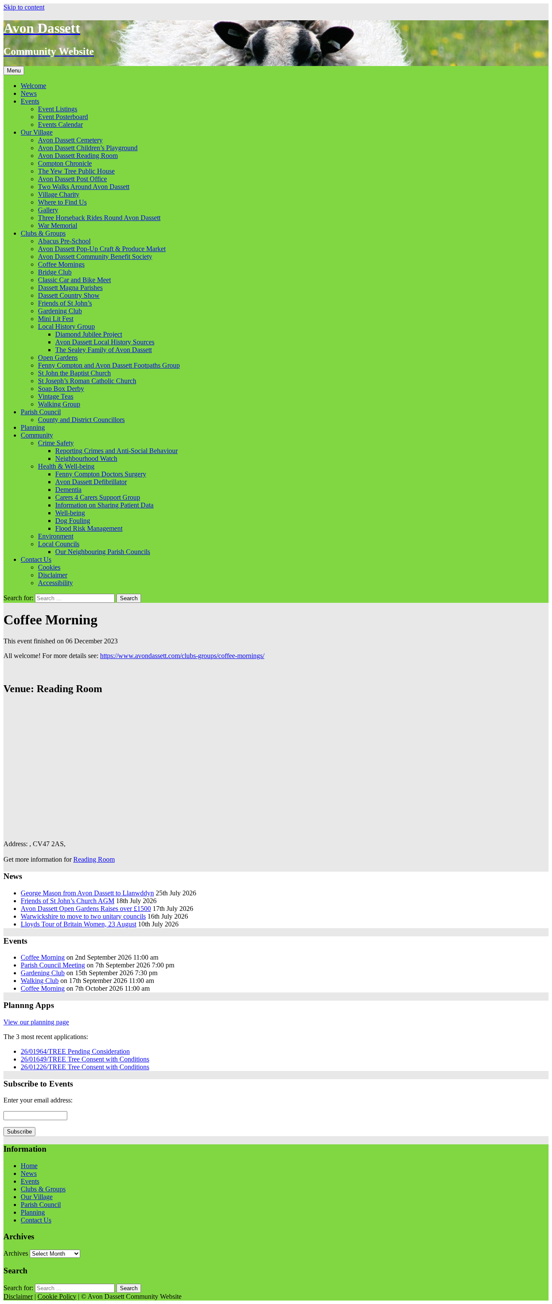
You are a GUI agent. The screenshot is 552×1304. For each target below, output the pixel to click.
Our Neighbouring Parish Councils (102, 551)
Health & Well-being (66, 466)
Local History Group (66, 326)
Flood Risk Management (88, 528)
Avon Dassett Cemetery (70, 140)
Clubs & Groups (43, 233)
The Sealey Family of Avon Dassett (103, 349)
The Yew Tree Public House (76, 171)
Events (30, 101)
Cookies (49, 567)
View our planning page (36, 1022)
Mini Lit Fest (55, 318)
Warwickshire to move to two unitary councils (83, 916)
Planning (33, 427)
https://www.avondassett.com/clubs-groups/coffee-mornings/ (182, 655)
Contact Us (36, 559)
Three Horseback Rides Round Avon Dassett (99, 217)
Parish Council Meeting (53, 965)
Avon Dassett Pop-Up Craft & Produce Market (102, 248)
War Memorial (57, 225)
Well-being (70, 513)
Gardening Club (60, 311)
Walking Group (59, 404)
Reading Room (94, 859)
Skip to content (23, 7)
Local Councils (58, 544)
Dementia (68, 489)
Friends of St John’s (65, 303)
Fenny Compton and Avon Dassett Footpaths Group (109, 365)
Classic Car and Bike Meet (74, 279)
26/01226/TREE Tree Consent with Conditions (85, 1067)
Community (37, 435)
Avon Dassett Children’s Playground (88, 147)
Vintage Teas (55, 396)
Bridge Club (55, 272)
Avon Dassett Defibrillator (91, 481)
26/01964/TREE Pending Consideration (75, 1051)
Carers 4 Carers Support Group (97, 497)
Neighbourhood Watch (86, 458)
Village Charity (58, 194)
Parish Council (41, 412)
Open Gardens (58, 357)
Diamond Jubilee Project (88, 334)
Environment (55, 536)
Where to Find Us (62, 202)
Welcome (33, 85)
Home (29, 1165)
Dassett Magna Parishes (70, 287)
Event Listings (57, 109)
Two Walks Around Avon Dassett (83, 186)
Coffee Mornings (61, 264)
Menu (14, 70)
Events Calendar (60, 124)
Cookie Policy (57, 1296)
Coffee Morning (43, 957)
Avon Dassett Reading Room (78, 155)
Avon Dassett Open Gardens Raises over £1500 (86, 908)
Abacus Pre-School (64, 241)
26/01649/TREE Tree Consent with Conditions (85, 1059)
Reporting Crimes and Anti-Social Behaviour (116, 450)
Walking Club (40, 980)
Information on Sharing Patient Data (104, 505)
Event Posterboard (63, 116)
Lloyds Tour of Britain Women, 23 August (78, 924)
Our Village (37, 132)
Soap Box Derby (61, 388)
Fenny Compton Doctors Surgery (100, 474)
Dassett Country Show (69, 295)
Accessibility (55, 582)
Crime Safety (56, 443)
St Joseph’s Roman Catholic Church (87, 380)
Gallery (48, 210)
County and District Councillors (81, 419)
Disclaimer (52, 575)
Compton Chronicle (65, 163)
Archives (15, 1253)
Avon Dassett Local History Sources (104, 342)
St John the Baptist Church (74, 373)
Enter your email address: (37, 1100)
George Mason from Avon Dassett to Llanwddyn (87, 893)
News (29, 93)
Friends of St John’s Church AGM (67, 900)
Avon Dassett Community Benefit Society (95, 256)
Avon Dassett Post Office (72, 179)
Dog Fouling (72, 520)
